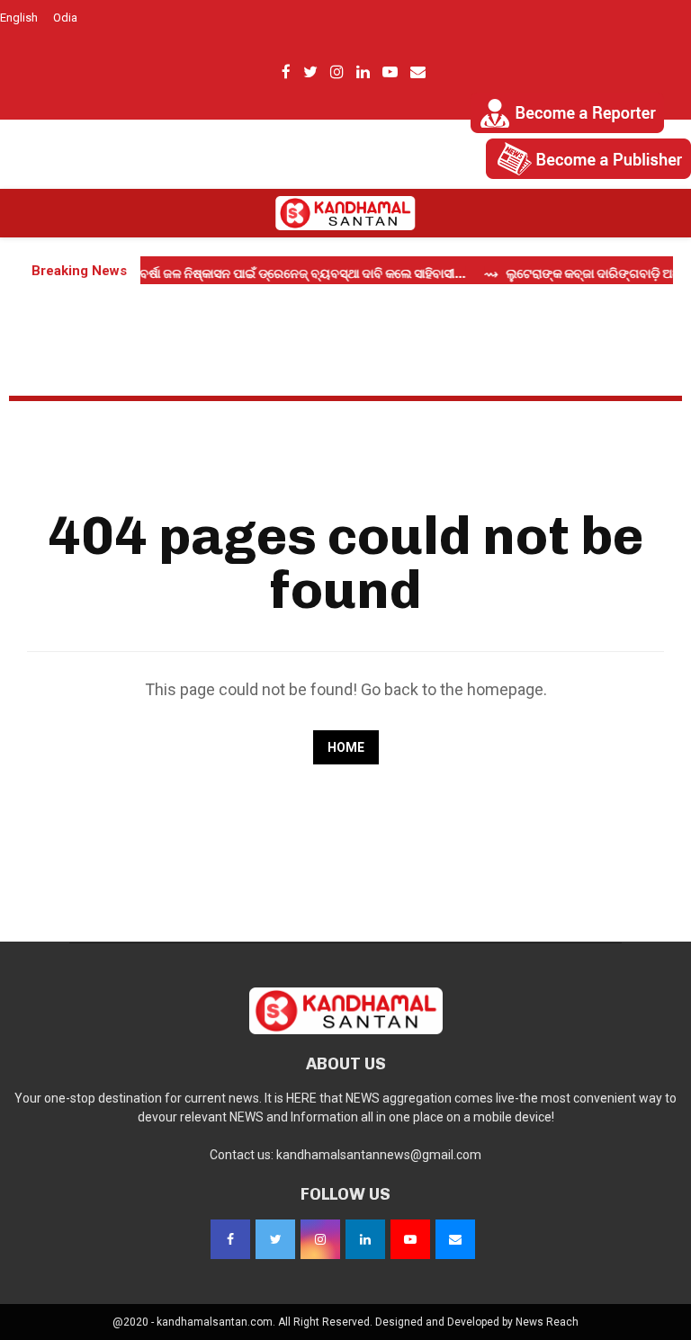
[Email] (455, 1239)
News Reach (547, 1322)
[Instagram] (320, 1239)
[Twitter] (275, 1239)
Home (346, 747)
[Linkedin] (365, 1239)
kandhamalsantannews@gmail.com (378, 1155)
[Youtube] (410, 1239)
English (19, 17)
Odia (65, 17)
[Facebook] (230, 1239)
